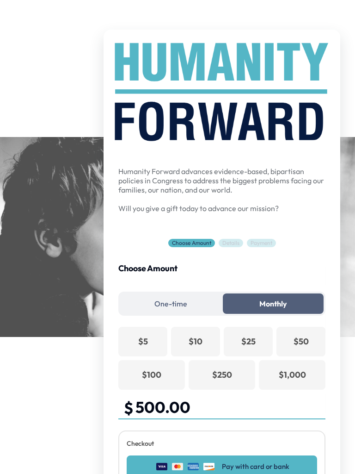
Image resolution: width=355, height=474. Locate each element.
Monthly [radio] (273, 303)
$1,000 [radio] (292, 374)
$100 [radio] (151, 374)
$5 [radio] (143, 341)
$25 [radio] (248, 341)
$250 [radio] (222, 374)
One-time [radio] (170, 303)
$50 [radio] (301, 341)
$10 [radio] (195, 341)
